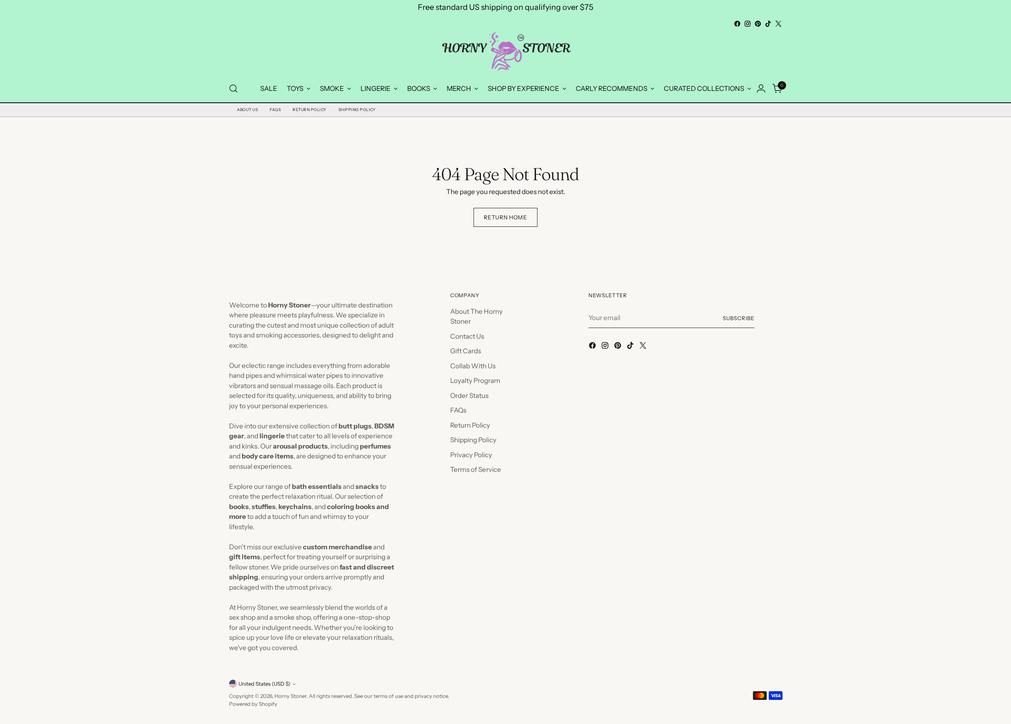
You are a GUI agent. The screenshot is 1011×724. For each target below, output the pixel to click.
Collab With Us (473, 366)
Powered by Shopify (253, 704)
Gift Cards (465, 351)
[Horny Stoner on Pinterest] (757, 23)
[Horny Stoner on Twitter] (778, 23)
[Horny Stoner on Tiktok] (768, 23)
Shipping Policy (357, 109)
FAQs (275, 109)
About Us (247, 109)
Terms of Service (475, 469)
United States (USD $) (264, 684)
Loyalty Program (475, 381)
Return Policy (310, 109)
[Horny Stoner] (505, 52)
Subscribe (738, 318)
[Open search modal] (233, 88)
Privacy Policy (471, 455)
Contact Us (467, 336)
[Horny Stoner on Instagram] (747, 23)
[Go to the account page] (761, 88)
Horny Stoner (290, 696)
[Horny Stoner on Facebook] (737, 23)
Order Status (469, 396)
